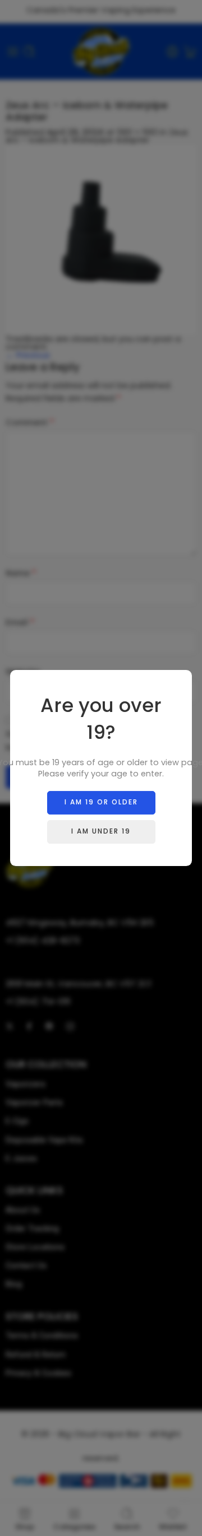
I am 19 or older (101, 802)
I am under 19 (101, 831)
